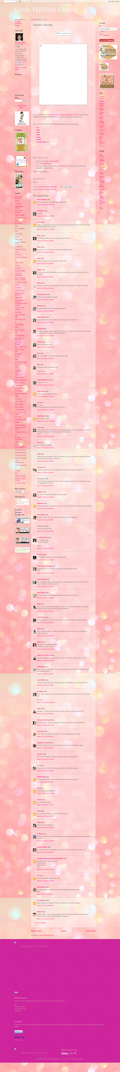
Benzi (39, 604)
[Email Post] (61, 186)
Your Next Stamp (20, 483)
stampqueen (41, 666)
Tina (38, 442)
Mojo (16, 359)
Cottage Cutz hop (20, 249)
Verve (17, 473)
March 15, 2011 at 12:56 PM (45, 436)
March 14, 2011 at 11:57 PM (45, 216)
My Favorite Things (21, 362)
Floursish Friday (20, 271)
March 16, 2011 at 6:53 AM (45, 649)
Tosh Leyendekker (102, 202)
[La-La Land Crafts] (108, 59)
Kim (38, 353)
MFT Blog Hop (19, 335)
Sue (38, 402)
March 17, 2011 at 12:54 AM (45, 702)
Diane (39, 247)
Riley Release (19, 407)
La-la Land (18, 312)
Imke (38, 258)
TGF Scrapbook (20, 447)
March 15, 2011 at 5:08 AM (45, 277)
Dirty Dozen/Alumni (21, 257)
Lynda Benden (101, 133)
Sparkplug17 (41, 416)
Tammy (39, 139)
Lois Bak (102, 189)
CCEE (17, 236)
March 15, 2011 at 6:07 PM (45, 486)
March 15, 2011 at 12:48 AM (45, 229)
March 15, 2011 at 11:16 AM (45, 396)
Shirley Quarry (101, 197)
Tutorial (17, 470)
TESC (17, 444)
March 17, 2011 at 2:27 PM (45, 725)
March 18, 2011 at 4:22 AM (45, 759)
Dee (38, 127)
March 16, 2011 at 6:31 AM (45, 636)
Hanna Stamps (19, 290)
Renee (39, 283)
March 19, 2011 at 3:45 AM (45, 852)
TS (16, 468)
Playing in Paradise (21, 393)
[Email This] (65, 187)
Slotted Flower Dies (21, 419)
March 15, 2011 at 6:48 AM (45, 311)
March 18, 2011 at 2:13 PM (45, 805)
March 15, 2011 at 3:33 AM (45, 263)
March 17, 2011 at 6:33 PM (45, 748)
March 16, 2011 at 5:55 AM (45, 611)
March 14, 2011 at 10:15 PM (45, 204)
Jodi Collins (41, 391)
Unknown (40, 503)
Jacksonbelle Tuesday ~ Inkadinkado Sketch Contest (21, 302)
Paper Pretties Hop (21, 380)
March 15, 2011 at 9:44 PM (45, 548)
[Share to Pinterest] (72, 187)
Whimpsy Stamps (20, 476)
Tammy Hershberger (43, 720)
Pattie (39, 708)
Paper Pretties (19, 377)
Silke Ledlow (41, 317)
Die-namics (18, 254)
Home (63, 931)
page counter (18, 1040)
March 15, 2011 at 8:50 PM (45, 531)
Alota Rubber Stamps (19, 207)
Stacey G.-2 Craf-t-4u (44, 655)
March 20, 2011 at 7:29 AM (45, 881)
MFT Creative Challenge (19, 339)
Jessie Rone (101, 117)
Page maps (18, 374)
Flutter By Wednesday (18, 274)
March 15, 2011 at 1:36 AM (45, 241)
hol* (38, 875)
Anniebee (40, 691)
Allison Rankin (42, 199)
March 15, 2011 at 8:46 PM (45, 520)
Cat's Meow (18, 234)
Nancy (39, 642)
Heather (39, 492)
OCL (16, 367)
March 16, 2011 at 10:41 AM (45, 660)
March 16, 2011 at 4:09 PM (45, 685)
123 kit (17, 201)
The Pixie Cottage (20, 455)
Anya (16, 220)
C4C (16, 231)
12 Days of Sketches (18, 197)
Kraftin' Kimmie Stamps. (19, 308)
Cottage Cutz (19, 246)
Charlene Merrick (102, 168)
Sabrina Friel (101, 193)
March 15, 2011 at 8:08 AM (45, 347)
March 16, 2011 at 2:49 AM (45, 560)
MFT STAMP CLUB (21, 347)
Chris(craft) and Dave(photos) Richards (50, 858)
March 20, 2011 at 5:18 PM (45, 894)
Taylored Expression (18, 438)
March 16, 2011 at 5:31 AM (45, 586)
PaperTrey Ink (19, 385)
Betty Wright (41, 592)
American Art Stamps (19, 211)
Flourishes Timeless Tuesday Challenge (59, 114)
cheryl (39, 222)
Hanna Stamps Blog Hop (19, 294)
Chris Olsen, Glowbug (44, 566)
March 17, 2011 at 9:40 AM (45, 714)
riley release (18, 401)
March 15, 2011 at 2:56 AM (45, 252)
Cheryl (39, 342)
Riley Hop (18, 399)
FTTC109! (75, 114)
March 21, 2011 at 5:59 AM (45, 905)
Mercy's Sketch (20, 330)
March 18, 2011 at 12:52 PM (45, 793)
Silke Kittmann (102, 142)
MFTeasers (18, 354)
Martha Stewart (19, 324)
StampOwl (40, 211)
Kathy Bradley (101, 186)
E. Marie (39, 834)
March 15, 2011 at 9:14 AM (45, 374)
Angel (39, 822)
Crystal (39, 467)
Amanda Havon (42, 142)
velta (38, 454)
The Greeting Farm (21, 452)
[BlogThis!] (66, 187)
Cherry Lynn (18, 239)
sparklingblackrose (43, 380)
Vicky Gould (101, 207)
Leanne (39, 799)
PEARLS (64, 166)
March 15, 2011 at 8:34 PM (45, 508)
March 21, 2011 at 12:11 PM (45, 919)
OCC (16, 365)
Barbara (39, 306)
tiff (38, 788)
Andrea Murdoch (102, 97)
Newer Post (36, 931)
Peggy (39, 269)
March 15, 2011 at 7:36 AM (45, 322)
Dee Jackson (41, 900)
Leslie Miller (41, 680)
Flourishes (41, 189)
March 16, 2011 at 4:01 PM (45, 674)
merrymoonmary (65, 1059)
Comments (20, 503)
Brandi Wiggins (101, 159)
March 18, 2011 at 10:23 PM (45, 841)
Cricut (17, 252)
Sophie (17, 422)
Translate (106, 35)
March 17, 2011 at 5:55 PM (45, 736)
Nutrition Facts (38, 946)
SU (16, 435)
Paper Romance (20, 382)
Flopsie (17, 265)
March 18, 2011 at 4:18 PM (45, 816)
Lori (38, 765)
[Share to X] (68, 187)
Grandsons (18, 287)
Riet (38, 364)
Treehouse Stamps (21, 465)
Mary (38, 811)
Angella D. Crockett (43, 742)
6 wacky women (42, 537)
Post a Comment (40, 923)
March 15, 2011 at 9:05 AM (45, 358)
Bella (16, 226)
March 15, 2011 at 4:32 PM (45, 472)
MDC (16, 327)
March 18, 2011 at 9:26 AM (45, 782)
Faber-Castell (19, 262)
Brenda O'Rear (101, 164)
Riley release (19, 404)
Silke (38, 130)
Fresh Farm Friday (20, 282)
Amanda (40, 328)
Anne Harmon (101, 155)
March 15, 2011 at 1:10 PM (45, 448)
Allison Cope (41, 777)
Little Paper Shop (20, 319)
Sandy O (40, 754)
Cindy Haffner (44, 186)
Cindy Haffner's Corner (45, 9)
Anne (39, 427)
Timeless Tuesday (50, 189)
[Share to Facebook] (70, 187)
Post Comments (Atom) (46, 935)
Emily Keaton (41, 579)
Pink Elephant (19, 391)
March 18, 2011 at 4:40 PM (45, 827)
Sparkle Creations (20, 425)
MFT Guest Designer (18, 343)
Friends (17, 285)
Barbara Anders (101, 104)
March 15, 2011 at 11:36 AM (45, 410)
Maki (38, 132)
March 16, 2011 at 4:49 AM (45, 573)
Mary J (39, 235)
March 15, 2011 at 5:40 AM (45, 288)
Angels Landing (19, 215)
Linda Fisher (41, 617)
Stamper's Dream (20, 432)
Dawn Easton (41, 294)
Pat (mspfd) (41, 515)
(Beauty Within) (54, 161)
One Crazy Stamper (18, 371)
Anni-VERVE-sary (20, 218)
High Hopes (18, 297)
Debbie (39, 911)
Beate (39, 628)
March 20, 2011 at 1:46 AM (45, 869)
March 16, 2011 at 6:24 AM (45, 622)
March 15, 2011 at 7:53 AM (45, 335)
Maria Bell (101, 137)
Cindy (38, 137)
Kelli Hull (102, 130)
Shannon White (42, 847)
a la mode (18, 203)
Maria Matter (41, 887)
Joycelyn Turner (102, 126)
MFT (16, 333)
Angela (101, 101)
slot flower (18, 417)
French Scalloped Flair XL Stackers (20, 278)
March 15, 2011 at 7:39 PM (45, 497)
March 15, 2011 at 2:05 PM (45, 461)
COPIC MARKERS (45, 163)
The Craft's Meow (20, 450)
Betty (38, 134)
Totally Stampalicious (19, 461)
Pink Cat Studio (19, 388)
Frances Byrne (101, 113)
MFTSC (17, 356)
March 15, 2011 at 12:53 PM (45, 421)
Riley (16, 396)
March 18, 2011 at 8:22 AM (45, 770)
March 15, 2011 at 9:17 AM (45, 385)
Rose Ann (40, 731)
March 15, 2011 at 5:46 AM (45, 299)
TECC (17, 442)
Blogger (80, 1059)
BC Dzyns (18, 223)
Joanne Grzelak (101, 122)
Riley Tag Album (20, 410)
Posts (19, 500)
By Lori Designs (20, 228)
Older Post (91, 931)
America (40, 554)
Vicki (100, 146)
